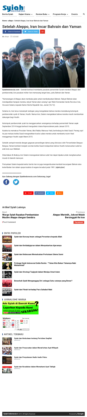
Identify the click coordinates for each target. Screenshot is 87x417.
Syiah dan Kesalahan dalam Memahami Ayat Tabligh (34, 367)
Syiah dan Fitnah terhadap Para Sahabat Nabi (33, 290)
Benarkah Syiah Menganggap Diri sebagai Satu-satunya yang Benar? (43, 281)
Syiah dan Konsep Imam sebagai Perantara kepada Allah (38, 237)
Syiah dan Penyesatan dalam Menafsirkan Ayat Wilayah (36, 348)
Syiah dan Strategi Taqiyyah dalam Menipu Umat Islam (37, 272)
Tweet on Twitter (33, 31)
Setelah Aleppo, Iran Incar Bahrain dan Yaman (41, 26)
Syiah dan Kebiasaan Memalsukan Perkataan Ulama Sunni (38, 254)
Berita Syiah (7, 14)
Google (29, 193)
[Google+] (42, 32)
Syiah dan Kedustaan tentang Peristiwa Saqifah (33, 338)
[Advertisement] (43, 391)
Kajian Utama (24, 14)
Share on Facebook (14, 31)
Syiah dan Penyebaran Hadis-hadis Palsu (30, 357)
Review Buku (41, 14)
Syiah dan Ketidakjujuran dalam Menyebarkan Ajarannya (38, 245)
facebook (79, 222)
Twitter (51, 193)
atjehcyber (60, 167)
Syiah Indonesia (10, 414)
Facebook (40, 193)
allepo (6, 36)
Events (74, 14)
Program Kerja (59, 14)
